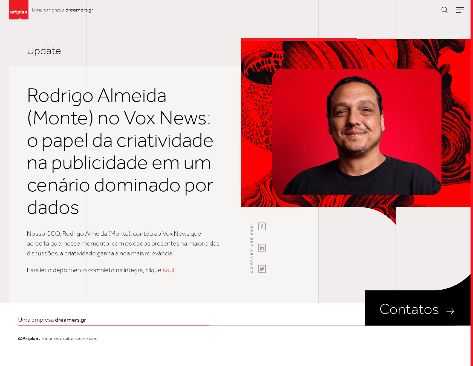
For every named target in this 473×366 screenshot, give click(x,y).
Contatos (409, 309)
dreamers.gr (79, 9)
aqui (168, 270)
